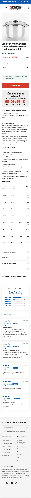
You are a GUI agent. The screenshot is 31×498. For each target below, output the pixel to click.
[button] (5, 53)
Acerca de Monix (6, 440)
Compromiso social (7, 443)
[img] (7, 321)
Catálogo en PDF (6, 452)
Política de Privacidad (20, 431)
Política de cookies (22, 461)
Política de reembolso (23, 452)
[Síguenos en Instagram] (7, 483)
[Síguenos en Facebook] (3, 483)
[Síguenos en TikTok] (16, 483)
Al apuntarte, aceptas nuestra (14, 431)
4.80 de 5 (20, 292)
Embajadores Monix (7, 455)
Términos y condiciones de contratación (21, 442)
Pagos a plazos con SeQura (22, 448)
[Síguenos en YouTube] (12, 483)
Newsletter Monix (6, 446)
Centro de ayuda (6, 449)
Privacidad (20, 458)
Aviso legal (20, 455)
